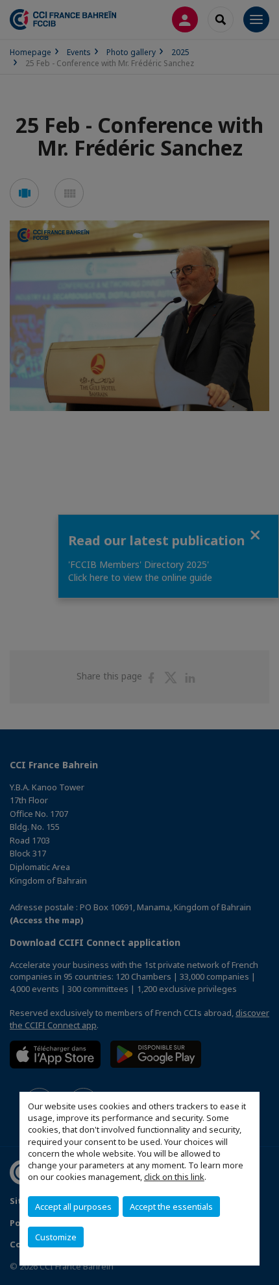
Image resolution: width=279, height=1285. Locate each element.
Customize (56, 1237)
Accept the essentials (171, 1206)
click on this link (174, 1177)
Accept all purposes (73, 1206)
